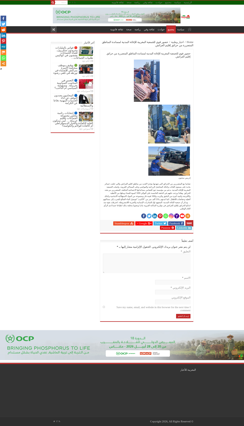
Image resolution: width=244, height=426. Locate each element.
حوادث (158, 2)
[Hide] (1, 69)
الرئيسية (188, 2)
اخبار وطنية (177, 42)
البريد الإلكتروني (180, 287)
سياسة (177, 2)
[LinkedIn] (154, 215)
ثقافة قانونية (118, 2)
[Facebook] (72, 2)
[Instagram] (171, 215)
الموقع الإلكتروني (180, 297)
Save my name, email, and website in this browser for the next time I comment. (153, 309)
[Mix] (3, 52)
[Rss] (75, 2)
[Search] (53, 2)
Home (190, 42)
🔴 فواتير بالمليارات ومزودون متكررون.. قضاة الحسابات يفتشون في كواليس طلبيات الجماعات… (74, 52)
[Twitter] (70, 2)
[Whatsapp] (165, 215)
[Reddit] (3, 30)
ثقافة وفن (148, 2)
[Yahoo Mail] (176, 215)
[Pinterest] (160, 215)
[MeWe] (3, 46)
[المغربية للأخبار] (185, 16)
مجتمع (168, 2)
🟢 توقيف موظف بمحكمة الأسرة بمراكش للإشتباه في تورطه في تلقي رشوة (65, 69)
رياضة (137, 2)
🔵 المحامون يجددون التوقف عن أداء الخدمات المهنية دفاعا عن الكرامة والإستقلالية (73, 100)
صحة (129, 2)
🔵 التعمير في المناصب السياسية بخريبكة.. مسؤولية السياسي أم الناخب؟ (66, 84)
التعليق (185, 251)
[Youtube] (182, 215)
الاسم (186, 277)
